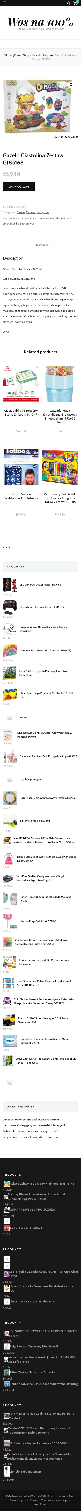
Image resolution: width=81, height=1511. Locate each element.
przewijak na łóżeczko (47, 218)
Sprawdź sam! (18, 186)
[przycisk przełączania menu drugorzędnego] (4, 3)
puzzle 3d (66, 218)
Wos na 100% (40, 21)
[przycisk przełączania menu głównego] (41, 44)
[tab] (41, 245)
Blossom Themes (40, 1500)
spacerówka (27, 223)
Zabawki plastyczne (37, 212)
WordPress (40, 1504)
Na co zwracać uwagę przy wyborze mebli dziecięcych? (34, 1125)
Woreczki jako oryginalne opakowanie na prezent (31, 1119)
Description (42, 245)
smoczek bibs (11, 223)
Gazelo (21, 212)
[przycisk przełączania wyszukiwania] (68, 3)
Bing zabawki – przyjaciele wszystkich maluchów (30, 1137)
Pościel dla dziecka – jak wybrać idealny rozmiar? (30, 1131)
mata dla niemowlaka (21, 218)
